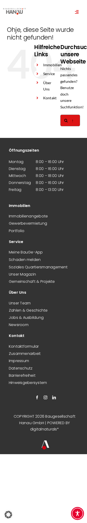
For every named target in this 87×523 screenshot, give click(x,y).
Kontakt (50, 98)
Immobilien (52, 65)
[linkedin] (54, 397)
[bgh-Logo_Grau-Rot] (14, 9)
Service (49, 73)
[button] (8, 514)
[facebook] (37, 397)
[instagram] (45, 397)
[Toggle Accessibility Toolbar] (77, 513)
